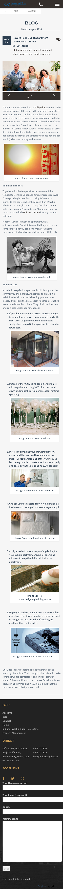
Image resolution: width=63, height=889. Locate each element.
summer (45, 53)
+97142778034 (40, 748)
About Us (7, 712)
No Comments (58, 39)
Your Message (10, 818)
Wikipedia (39, 107)
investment (35, 49)
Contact (7, 720)
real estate (34, 53)
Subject (7, 807)
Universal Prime (31, 212)
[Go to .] (4, 11)
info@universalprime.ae (45, 756)
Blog (5, 716)
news (45, 49)
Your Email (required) (15, 795)
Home (6, 724)
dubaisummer (20, 49)
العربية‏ (51, 886)
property (23, 53)
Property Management (14, 732)
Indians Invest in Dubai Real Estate (20, 728)
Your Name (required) (15, 783)
